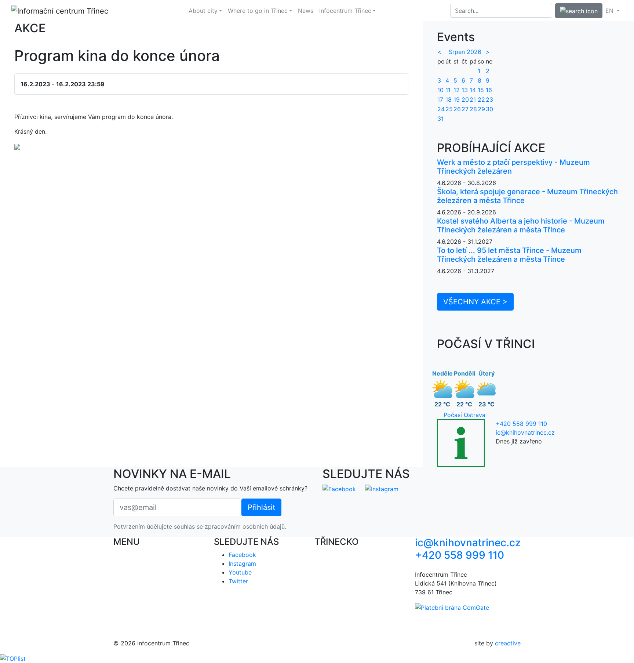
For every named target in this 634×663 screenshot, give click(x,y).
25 (449, 109)
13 (465, 90)
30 (489, 109)
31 (440, 118)
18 (448, 99)
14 (473, 90)
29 (481, 109)
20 (465, 99)
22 (481, 99)
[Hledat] (578, 10)
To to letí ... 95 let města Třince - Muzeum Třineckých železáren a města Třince (509, 255)
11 (448, 90)
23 (489, 99)
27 (465, 109)
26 (457, 109)
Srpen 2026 (465, 51)
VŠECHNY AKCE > (475, 301)
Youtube (240, 572)
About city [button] (203, 10)
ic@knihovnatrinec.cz (525, 432)
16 (489, 90)
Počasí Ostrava (464, 415)
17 (440, 99)
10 (440, 90)
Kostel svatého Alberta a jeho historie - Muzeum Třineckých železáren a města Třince (521, 225)
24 (441, 109)
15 (481, 90)
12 (456, 90)
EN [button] (610, 10)
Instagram (242, 563)
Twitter (238, 581)
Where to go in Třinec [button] (258, 10)
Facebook (242, 554)
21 (473, 99)
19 (456, 99)
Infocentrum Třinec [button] (345, 10)
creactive (508, 643)
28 (473, 109)
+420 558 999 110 (521, 423)
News (305, 10)
